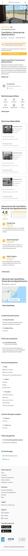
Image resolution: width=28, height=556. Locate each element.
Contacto (4, 475)
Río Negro (4, 37)
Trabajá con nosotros (7, 482)
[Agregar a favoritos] (25, 7)
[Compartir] (21, 7)
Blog (2, 497)
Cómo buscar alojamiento (8, 492)
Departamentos (20, 37)
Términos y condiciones (7, 505)
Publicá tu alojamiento (7, 477)
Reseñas (3, 495)
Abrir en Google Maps (8, 305)
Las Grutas (11, 37)
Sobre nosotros (5, 480)
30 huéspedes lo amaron (8, 29)
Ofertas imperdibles (7, 490)
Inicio (2, 472)
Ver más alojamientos (13, 53)
